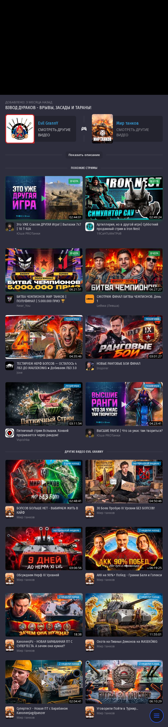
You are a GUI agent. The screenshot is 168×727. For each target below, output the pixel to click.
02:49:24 (155, 217)
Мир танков (127, 123)
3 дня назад (71, 463)
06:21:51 (75, 289)
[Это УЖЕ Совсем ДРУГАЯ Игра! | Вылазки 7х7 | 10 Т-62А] (44, 198)
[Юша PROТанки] (9, 226)
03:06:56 (75, 568)
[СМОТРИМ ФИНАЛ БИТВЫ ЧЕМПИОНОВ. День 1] (124, 270)
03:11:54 (75, 423)
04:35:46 (75, 356)
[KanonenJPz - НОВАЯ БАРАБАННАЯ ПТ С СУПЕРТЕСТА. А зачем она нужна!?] (44, 615)
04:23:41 (155, 423)
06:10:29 (155, 701)
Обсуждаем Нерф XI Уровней (38, 575)
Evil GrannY (48, 123)
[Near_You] (9, 298)
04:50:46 (155, 501)
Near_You (23, 305)
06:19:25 (155, 568)
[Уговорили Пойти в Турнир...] (124, 682)
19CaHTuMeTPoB (109, 233)
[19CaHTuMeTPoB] (89, 226)
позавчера (72, 319)
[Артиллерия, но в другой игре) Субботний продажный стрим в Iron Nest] (124, 198)
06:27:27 (155, 289)
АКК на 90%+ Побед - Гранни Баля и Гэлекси (129, 575)
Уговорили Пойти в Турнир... (117, 708)
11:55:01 (155, 634)
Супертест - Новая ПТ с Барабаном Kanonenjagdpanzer (42, 710)
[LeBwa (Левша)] (89, 298)
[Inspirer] (89, 365)
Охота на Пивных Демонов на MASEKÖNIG (127, 641)
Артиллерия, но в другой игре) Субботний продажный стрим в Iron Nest (127, 226)
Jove (20, 372)
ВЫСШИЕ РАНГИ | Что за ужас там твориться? (130, 431)
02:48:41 (75, 501)
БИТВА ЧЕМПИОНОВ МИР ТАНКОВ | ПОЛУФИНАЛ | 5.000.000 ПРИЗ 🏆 (41, 298)
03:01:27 (155, 356)
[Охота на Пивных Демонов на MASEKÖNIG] (124, 615)
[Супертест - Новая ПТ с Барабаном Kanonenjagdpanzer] (44, 682)
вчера (74, 181)
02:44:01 (75, 217)
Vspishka (23, 440)
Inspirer (102, 368)
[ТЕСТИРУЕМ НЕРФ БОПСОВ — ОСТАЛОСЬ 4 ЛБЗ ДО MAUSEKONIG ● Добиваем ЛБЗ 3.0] (44, 337)
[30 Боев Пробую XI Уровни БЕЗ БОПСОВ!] (124, 481)
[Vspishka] (9, 433)
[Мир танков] (9, 512)
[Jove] (9, 365)
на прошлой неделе (146, 463)
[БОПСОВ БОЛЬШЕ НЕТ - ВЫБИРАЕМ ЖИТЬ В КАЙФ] (44, 481)
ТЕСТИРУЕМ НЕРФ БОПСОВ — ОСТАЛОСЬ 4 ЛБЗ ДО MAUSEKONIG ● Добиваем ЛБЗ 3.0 (47, 365)
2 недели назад (149, 530)
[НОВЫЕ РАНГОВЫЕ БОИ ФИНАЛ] (124, 337)
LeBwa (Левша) (108, 305)
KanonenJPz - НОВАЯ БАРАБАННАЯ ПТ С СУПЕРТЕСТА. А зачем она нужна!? (44, 643)
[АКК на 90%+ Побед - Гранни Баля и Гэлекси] (124, 548)
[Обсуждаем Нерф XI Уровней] (44, 548)
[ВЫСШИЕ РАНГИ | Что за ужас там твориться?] (124, 404)
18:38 (78, 634)
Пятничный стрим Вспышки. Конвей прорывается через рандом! (42, 433)
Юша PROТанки (28, 233)
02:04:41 (75, 701)
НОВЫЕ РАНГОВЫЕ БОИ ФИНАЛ (118, 363)
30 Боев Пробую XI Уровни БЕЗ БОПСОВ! (126, 508)
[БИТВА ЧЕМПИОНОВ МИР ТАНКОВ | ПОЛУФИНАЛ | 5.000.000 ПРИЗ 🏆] (44, 270)
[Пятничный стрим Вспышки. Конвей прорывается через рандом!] (44, 404)
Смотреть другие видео (54, 132)
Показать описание (84, 155)
